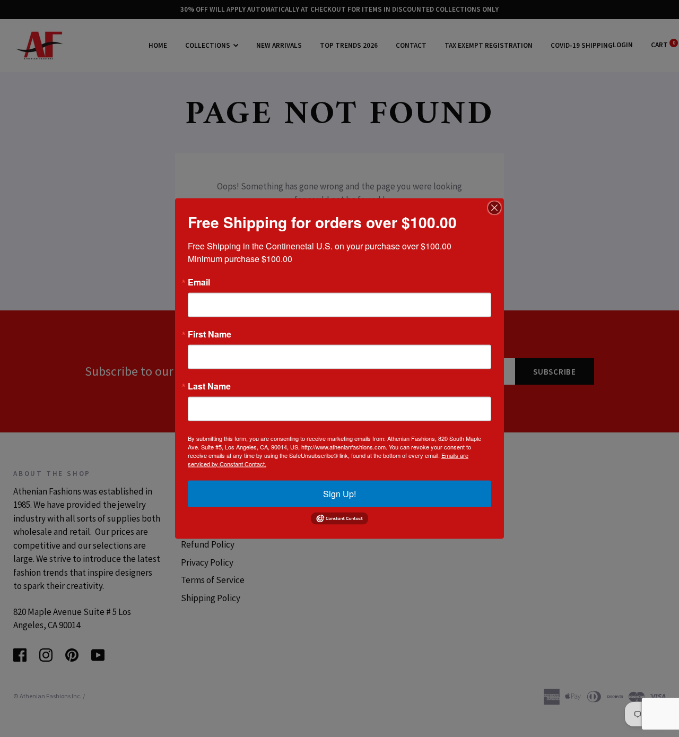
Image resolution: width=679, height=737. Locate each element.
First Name (209, 334)
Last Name (209, 385)
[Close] (494, 207)
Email (199, 282)
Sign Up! (339, 493)
